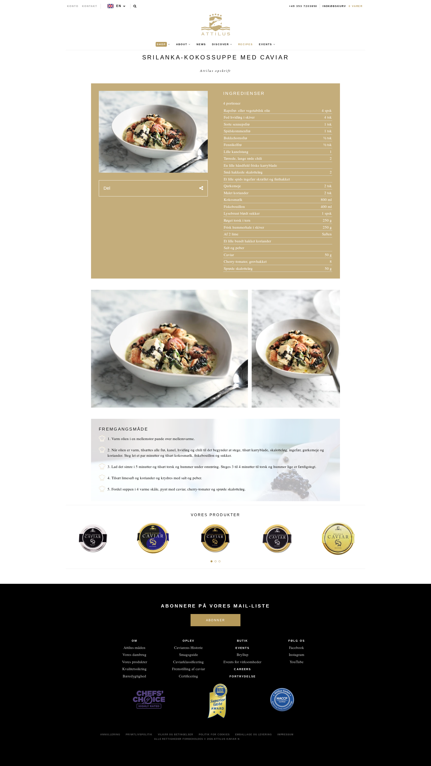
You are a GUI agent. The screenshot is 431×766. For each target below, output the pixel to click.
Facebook (296, 647)
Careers (242, 669)
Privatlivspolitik (139, 734)
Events (242, 647)
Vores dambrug (134, 654)
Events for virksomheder (242, 661)
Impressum (285, 734)
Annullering (110, 734)
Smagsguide (188, 654)
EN (118, 6)
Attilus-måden (134, 647)
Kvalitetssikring (134, 668)
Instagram (296, 654)
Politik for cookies (214, 734)
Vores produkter (134, 661)
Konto (73, 6)
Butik (242, 640)
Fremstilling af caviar (188, 668)
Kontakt (89, 6)
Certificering (188, 675)
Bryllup (242, 654)
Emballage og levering (253, 734)
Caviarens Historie (188, 647)
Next (359, 537)
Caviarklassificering (188, 661)
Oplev (189, 640)
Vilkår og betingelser (175, 734)
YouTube (297, 661)
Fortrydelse (242, 676)
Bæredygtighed (134, 675)
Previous (71, 537)
